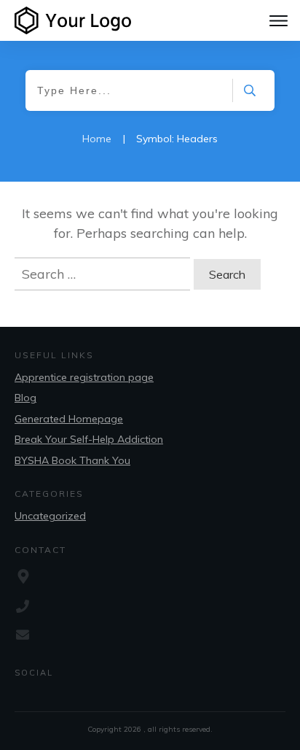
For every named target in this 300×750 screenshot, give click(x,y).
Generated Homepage (69, 418)
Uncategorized (50, 515)
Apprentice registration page (84, 377)
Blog (25, 397)
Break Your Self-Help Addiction (89, 439)
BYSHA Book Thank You (72, 460)
